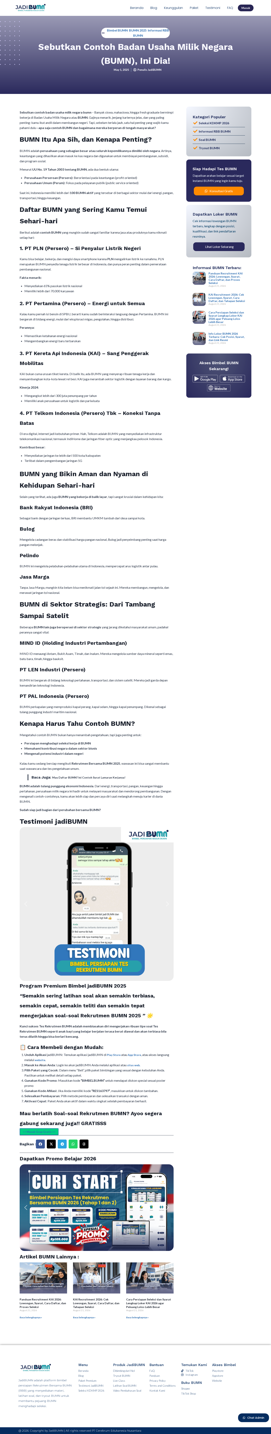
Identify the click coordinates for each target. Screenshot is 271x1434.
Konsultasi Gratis (221, 191)
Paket (194, 8)
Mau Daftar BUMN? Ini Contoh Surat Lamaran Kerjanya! (88, 777)
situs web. (133, 1065)
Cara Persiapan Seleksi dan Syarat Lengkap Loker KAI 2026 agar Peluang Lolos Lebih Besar (148, 1303)
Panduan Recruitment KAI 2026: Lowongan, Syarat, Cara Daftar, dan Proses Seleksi (43, 1303)
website (40, 1060)
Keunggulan (173, 8)
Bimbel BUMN (117, 30)
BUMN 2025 (138, 30)
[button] (26, 904)
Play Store (114, 1055)
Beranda (136, 8)
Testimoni (212, 8)
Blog (153, 8)
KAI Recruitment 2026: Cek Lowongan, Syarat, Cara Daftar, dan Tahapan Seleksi (96, 1303)
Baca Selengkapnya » (31, 1317)
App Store (134, 1055)
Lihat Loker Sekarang (219, 246)
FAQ (230, 8)
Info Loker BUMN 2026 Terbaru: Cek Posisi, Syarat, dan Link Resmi (227, 337)
